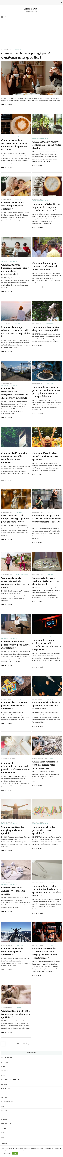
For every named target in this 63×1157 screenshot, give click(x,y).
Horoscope (5, 1088)
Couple (3, 1075)
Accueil (4, 1143)
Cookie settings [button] (6, 1153)
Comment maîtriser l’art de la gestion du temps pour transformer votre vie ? (46, 207)
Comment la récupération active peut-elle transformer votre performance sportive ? (46, 520)
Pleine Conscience (22, 574)
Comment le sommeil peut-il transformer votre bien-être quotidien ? (15, 1014)
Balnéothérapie (7, 1057)
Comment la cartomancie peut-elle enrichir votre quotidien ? (14, 705)
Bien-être (18, 49)
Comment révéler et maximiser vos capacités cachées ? (13, 890)
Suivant (25, 1043)
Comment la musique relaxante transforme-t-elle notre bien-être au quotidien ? (15, 331)
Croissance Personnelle (40, 138)
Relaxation (5, 1110)
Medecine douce (7, 1093)
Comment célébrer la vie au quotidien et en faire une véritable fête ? (46, 705)
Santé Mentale (6, 1115)
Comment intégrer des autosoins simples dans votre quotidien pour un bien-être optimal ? (46, 890)
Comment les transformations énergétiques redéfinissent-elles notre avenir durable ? (15, 393)
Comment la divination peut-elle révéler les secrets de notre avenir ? (45, 581)
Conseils (4, 1071)
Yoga (3, 1137)
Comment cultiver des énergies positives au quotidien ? (12, 830)
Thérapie (4, 1128)
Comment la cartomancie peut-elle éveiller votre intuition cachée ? (45, 764)
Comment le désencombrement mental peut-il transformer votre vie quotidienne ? (16, 767)
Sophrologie (6, 1124)
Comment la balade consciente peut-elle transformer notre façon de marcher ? (15, 582)
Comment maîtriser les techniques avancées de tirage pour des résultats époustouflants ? (44, 953)
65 (18, 1043)
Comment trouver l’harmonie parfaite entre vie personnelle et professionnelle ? (16, 269)
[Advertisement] (31, 31)
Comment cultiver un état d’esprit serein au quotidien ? (47, 328)
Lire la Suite (6, 105)
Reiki (3, 1106)
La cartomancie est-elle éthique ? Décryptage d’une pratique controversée (15, 518)
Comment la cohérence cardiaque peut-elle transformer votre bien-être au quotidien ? (46, 644)
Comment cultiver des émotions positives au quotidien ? (12, 205)
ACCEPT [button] (15, 1153)
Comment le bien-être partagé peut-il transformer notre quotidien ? (26, 55)
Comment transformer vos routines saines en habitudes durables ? (46, 144)
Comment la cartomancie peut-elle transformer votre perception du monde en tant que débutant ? (46, 391)
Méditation (49, 323)
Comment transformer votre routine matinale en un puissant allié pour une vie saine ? (14, 145)
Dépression (5, 1084)
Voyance (50, 383)
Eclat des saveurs (31, 8)
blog (3, 1066)
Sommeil (19, 1007)
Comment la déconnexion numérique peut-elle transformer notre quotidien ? (14, 457)
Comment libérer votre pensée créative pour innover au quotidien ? (16, 644)
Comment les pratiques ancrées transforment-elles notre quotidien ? (45, 266)
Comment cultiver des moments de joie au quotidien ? (12, 951)
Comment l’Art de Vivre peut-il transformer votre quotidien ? (45, 456)
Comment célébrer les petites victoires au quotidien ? (43, 830)
